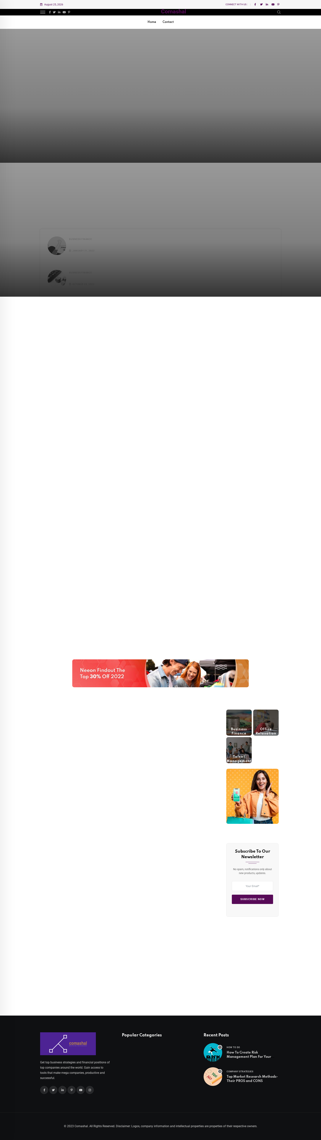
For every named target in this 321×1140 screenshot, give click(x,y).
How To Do (233, 1047)
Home (151, 22)
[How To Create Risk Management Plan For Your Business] (213, 1052)
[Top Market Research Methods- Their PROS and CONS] (213, 1076)
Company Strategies (240, 1071)
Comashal (173, 11)
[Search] (279, 12)
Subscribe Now (252, 899)
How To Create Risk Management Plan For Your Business (249, 1057)
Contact (168, 22)
